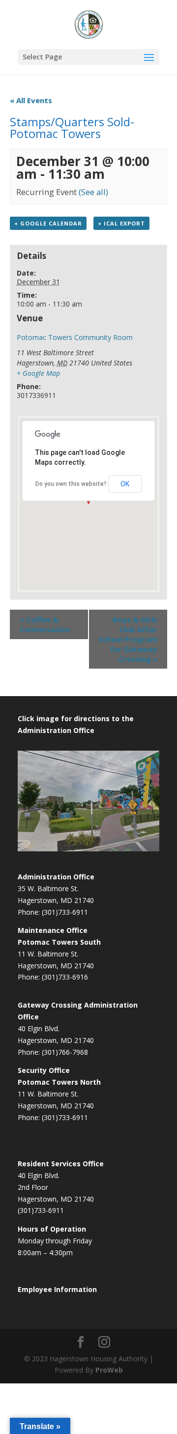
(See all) (93, 191)
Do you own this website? (71, 483)
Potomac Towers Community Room (75, 337)
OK (124, 484)
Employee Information (57, 1289)
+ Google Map (38, 373)
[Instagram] (104, 1342)
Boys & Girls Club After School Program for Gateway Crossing (127, 639)
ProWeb (109, 1370)
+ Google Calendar (48, 223)
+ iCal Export (121, 223)
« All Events (31, 100)
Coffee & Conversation (45, 624)
